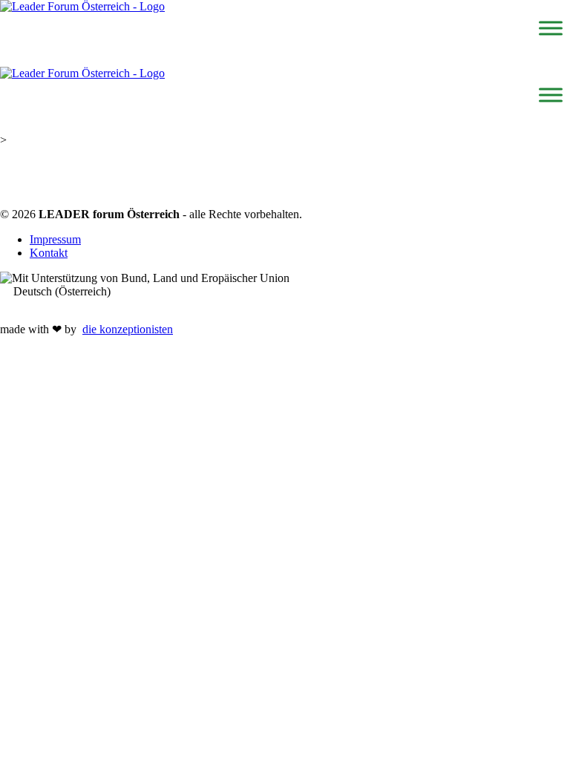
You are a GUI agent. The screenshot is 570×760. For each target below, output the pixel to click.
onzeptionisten (127, 329)
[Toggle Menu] (551, 28)
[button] (285, 291)
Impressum (55, 239)
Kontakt (49, 252)
